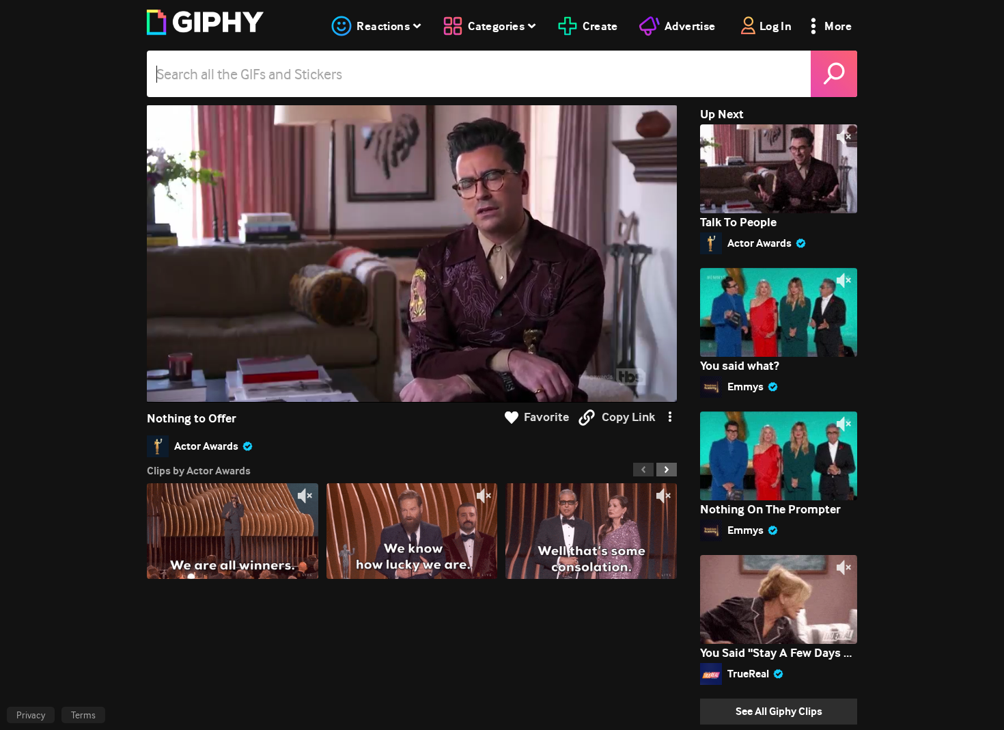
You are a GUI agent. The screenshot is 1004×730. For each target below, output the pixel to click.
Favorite (546, 417)
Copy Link (628, 417)
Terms (83, 714)
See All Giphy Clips (779, 711)
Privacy (30, 714)
